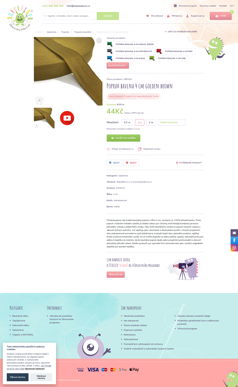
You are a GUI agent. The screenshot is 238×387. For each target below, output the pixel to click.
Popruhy (65, 32)
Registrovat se (197, 16)
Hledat (108, 15)
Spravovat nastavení (35, 368)
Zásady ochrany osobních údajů (193, 316)
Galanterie (51, 32)
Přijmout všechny (17, 377)
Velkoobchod (131, 339)
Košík (223, 16)
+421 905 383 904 (52, 6)
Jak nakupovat (131, 320)
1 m (139, 122)
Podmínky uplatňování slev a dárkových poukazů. (198, 322)
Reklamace (130, 334)
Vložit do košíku (125, 138)
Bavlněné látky (20, 316)
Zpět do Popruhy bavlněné (182, 31)
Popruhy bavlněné (82, 32)
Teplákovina (18, 320)
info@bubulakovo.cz (78, 6)
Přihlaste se (115, 274)
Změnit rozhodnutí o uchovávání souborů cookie (149, 348)
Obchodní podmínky (134, 316)
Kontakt (223, 6)
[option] (68, 71)
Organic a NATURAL (22, 334)
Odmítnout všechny (41, 377)
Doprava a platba (208, 6)
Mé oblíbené (157, 16)
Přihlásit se (176, 16)
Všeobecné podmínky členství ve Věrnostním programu (62, 319)
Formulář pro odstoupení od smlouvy (143, 344)
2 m (151, 122)
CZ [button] (231, 6)
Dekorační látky (20, 325)
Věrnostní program (188, 6)
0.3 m (127, 122)
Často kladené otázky (135, 325)
